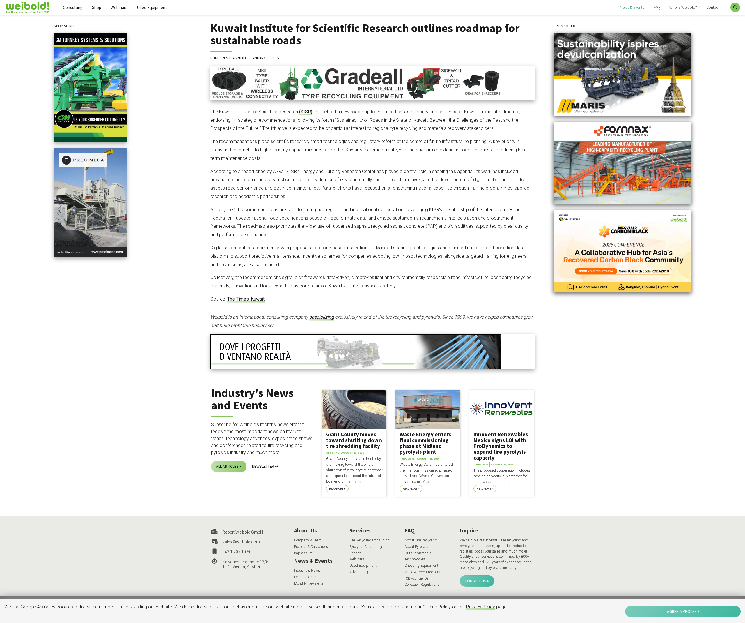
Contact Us (475, 580)
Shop (96, 7)
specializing (321, 317)
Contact (712, 7)
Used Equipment (152, 7)
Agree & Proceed (683, 611)
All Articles (227, 466)
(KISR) (305, 111)
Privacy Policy (480, 607)
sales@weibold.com (241, 542)
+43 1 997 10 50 (236, 552)
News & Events (632, 7)
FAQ (656, 7)
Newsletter (263, 466)
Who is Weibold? (683, 7)
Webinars (119, 7)
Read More (336, 488)
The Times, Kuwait (246, 299)
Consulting (73, 7)
